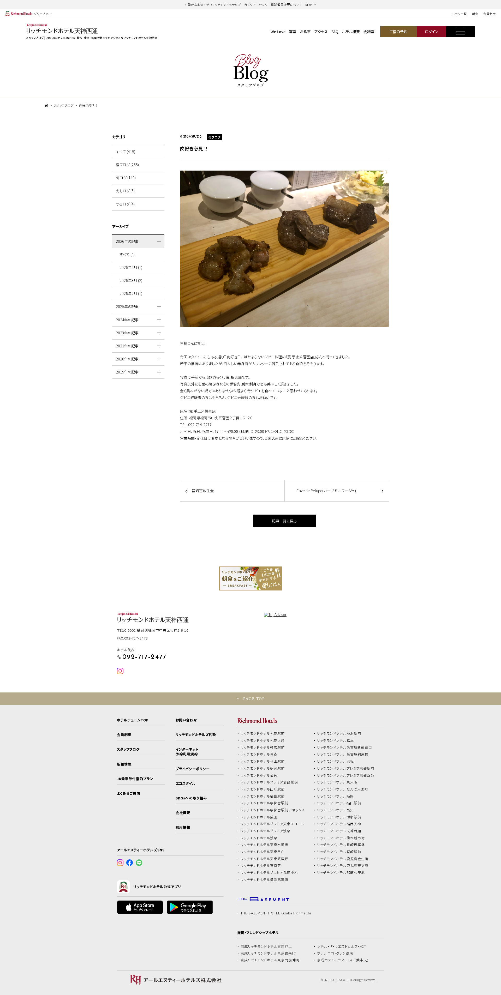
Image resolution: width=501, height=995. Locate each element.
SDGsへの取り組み (191, 798)
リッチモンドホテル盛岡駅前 (263, 768)
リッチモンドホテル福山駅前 (339, 803)
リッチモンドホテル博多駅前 (339, 817)
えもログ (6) (125, 190)
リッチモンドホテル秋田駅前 (263, 761)
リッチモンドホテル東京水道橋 (265, 844)
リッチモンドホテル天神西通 (339, 831)
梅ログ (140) (126, 177)
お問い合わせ (186, 720)
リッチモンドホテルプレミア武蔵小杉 (269, 872)
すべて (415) (125, 151)
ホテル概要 (351, 31)
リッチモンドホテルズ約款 (196, 734)
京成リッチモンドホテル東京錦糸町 (268, 953)
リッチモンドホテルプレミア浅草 (266, 831)
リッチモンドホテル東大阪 (337, 782)
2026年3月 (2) (131, 280)
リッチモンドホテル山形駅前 (263, 789)
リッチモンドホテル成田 (259, 817)
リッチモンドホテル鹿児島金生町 (343, 859)
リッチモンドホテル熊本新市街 (341, 838)
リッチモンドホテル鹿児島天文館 (343, 865)
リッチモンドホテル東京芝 (261, 865)
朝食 (475, 13)
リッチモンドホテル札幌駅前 (263, 733)
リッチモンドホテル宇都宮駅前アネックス (273, 810)
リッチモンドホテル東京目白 (263, 851)
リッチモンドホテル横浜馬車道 (265, 879)
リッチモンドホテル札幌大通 (263, 740)
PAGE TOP (254, 698)
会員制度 (489, 13)
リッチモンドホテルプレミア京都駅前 (345, 768)
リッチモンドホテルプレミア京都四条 (345, 775)
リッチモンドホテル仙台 (259, 775)
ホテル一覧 (459, 13)
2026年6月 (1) (131, 267)
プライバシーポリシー (193, 769)
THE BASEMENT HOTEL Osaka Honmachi (276, 913)
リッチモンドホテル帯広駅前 (263, 747)
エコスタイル (185, 783)
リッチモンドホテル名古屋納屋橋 (343, 754)
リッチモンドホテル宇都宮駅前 (265, 803)
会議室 (368, 31)
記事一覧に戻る (284, 520)
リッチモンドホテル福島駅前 (263, 796)
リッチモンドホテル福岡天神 (339, 824)
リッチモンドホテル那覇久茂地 (341, 872)
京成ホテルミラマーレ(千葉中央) (343, 960)
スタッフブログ (128, 749)
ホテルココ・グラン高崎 (335, 953)
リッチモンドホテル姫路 (335, 796)
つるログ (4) (125, 204)
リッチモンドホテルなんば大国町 (342, 789)
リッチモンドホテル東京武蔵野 (265, 859)
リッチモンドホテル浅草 (259, 838)
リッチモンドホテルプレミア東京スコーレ (272, 824)
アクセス (321, 31)
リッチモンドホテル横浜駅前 (339, 733)
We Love (278, 31)
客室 (292, 31)
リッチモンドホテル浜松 (335, 761)
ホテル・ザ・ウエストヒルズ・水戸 (342, 946)
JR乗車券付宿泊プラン (135, 778)
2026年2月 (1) (131, 293)
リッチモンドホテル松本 (335, 740)
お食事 (305, 31)
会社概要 (183, 812)
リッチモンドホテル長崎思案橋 (341, 844)
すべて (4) (127, 254)
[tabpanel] (250, 578)
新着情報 (124, 764)
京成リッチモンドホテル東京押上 (266, 946)
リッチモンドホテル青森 (259, 754)
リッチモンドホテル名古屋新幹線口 (344, 747)
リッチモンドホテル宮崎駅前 (339, 851)
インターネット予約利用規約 (187, 751)
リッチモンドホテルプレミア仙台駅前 (269, 782)
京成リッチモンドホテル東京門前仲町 (270, 960)
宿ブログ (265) (127, 164)
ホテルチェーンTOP (132, 720)
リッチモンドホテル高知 (335, 810)
